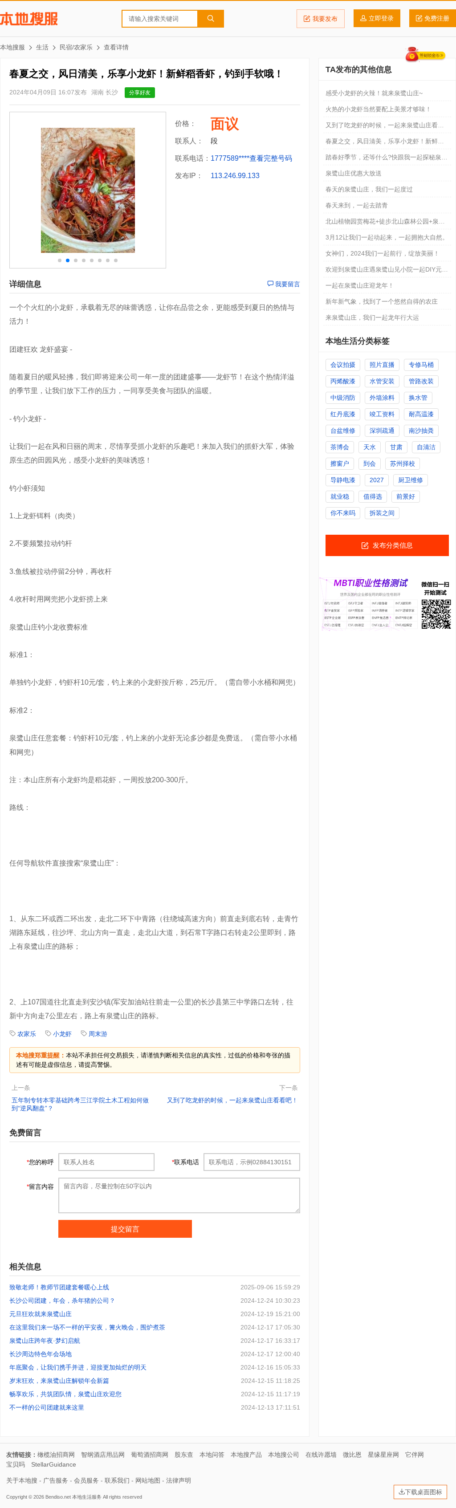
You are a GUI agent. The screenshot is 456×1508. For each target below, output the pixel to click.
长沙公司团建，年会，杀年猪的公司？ (62, 1300)
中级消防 (342, 397)
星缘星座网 (383, 1454)
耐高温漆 (421, 414)
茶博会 (339, 447)
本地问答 (212, 1454)
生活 (42, 47)
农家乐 (26, 1033)
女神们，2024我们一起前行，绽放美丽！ (383, 253)
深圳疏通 (382, 430)
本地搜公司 (283, 1454)
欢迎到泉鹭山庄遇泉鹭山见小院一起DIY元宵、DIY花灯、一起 (384, 271)
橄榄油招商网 (56, 1454)
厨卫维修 (410, 480)
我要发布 (325, 18)
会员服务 (86, 1480)
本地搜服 (28, 18)
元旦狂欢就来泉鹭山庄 (40, 1313)
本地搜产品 (246, 1454)
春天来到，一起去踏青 (357, 205)
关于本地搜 (21, 1480)
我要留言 (286, 284)
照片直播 (382, 364)
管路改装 (421, 381)
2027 (377, 480)
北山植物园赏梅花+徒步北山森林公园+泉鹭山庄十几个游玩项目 (385, 223)
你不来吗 (342, 512)
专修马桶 (421, 364)
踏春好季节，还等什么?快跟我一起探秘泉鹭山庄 (387, 159)
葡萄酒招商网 (149, 1454)
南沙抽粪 (421, 430)
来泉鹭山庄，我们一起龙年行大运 (372, 317)
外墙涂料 (382, 397)
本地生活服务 (87, 1497)
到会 (369, 463)
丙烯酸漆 (342, 381)
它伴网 (414, 1454)
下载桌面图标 (423, 1492)
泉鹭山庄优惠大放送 (354, 173)
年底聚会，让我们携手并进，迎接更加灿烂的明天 (78, 1367)
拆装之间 (382, 512)
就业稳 (339, 496)
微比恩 (352, 1454)
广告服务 (55, 1480)
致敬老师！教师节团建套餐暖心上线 (59, 1287)
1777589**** (230, 158)
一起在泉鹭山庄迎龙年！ (360, 285)
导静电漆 (342, 480)
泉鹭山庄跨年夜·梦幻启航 (44, 1340)
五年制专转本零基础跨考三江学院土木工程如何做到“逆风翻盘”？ (80, 1104)
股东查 (184, 1454)
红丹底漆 (342, 414)
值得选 (372, 496)
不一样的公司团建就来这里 (46, 1407)
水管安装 (382, 381)
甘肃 (396, 447)
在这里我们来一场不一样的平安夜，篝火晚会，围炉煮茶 (87, 1327)
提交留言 (125, 1229)
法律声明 (178, 1480)
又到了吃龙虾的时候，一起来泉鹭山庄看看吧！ (232, 1100)
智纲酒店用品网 (103, 1454)
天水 (369, 447)
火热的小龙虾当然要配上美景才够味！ (379, 109)
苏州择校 (402, 463)
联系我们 (117, 1480)
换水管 (418, 397)
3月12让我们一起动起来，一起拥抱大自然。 (387, 237)
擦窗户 (339, 463)
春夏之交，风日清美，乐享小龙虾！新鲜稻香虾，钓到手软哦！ (385, 143)
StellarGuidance (53, 1464)
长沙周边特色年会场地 (40, 1354)
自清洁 (426, 447)
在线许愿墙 (321, 1454)
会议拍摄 (342, 364)
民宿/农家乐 (76, 47)
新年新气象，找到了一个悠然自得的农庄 (382, 301)
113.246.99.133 (235, 175)
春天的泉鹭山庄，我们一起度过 (369, 189)
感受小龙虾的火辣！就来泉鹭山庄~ (374, 93)
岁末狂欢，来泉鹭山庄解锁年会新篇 (59, 1380)
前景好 (405, 496)
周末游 (98, 1033)
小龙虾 (62, 1033)
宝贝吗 (15, 1464)
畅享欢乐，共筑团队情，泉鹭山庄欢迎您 (65, 1394)
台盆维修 (342, 430)
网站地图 (147, 1480)
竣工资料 (382, 414)
